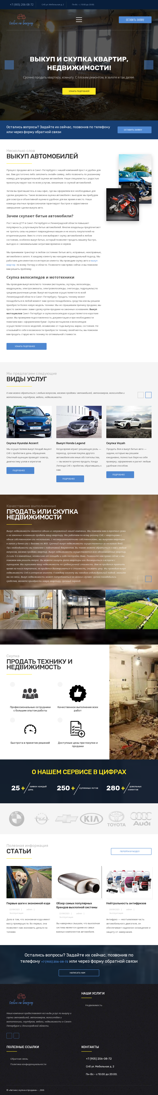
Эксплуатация (16, 913)
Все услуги (60, 100)
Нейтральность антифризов (126, 903)
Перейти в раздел (129, 851)
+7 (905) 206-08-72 (21, 4)
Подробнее (19, 470)
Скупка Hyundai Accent (22, 443)
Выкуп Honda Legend (70, 443)
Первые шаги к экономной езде (28, 903)
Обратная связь (19, 1058)
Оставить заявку (135, 20)
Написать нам (77, 973)
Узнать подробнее (98, 100)
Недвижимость (93, 1005)
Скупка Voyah (115, 443)
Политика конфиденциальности (28, 1064)
